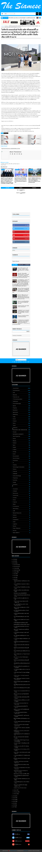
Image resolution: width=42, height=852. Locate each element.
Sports (14, 405)
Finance (3, 169)
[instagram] (27, 362)
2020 (14, 801)
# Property (6, 133)
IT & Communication (17, 399)
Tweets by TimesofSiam (17, 335)
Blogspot (26, 850)
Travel (14, 425)
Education (15, 410)
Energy (14, 451)
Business (15, 394)
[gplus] (16, 362)
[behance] (25, 362)
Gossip (14, 482)
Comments (27, 264)
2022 (14, 797)
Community (15, 495)
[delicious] (28, 362)
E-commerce (16, 506)
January (15, 793)
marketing (15, 414)
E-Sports (15, 502)
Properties (15, 477)
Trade (14, 416)
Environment (16, 456)
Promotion (15, 460)
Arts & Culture (16, 458)
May (15, 577)
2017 (14, 806)
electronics (15, 493)
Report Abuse (16, 261)
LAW (14, 510)
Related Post (4, 166)
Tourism (15, 431)
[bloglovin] (20, 362)
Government (16, 388)
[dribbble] (21, 362)
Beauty (14, 440)
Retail (14, 504)
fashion (14, 442)
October (15, 568)
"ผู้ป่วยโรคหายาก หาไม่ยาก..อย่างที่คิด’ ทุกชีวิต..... (22, 773)
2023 (14, 795)
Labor (14, 521)
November (16, 566)
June (15, 575)
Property (17, 169)
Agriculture (15, 412)
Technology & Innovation (18, 467)
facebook (34, 187)
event (14, 453)
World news (15, 508)
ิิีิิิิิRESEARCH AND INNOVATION (20, 429)
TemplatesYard (13, 850)
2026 (14, 559)
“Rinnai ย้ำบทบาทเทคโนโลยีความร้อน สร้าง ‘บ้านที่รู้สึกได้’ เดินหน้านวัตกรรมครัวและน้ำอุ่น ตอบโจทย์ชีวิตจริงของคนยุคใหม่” (21, 290)
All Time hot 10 (15, 265)
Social (14, 418)
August (15, 571)
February (16, 791)
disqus (20, 187)
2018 (14, 805)
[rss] (23, 362)
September (16, 570)
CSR (14, 392)
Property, (14, 39)
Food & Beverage (17, 403)
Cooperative (15, 519)
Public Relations (16, 528)
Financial (15, 471)
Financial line (16, 396)
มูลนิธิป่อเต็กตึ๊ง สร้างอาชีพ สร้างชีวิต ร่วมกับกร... (22, 624)
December (16, 564)
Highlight (21, 264)
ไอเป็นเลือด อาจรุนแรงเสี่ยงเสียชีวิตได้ (20, 593)
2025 (14, 561)
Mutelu (14, 526)
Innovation (15, 488)
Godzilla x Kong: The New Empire (20, 787)
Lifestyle (15, 491)
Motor (14, 423)
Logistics (15, 523)
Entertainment (16, 390)
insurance (15, 484)
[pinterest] (18, 362)
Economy (15, 480)
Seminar (15, 517)
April (15, 579)
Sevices (14, 530)
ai (13, 462)
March (15, 790)
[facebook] (12, 362)
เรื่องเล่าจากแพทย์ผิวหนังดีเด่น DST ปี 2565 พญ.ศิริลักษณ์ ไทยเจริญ (23, 302)
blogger (7, 187)
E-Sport (14, 449)
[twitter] (14, 362)
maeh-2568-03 (16, 532)
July (15, 573)
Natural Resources (17, 512)
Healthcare (15, 401)
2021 (14, 799)
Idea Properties (16, 436)
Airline (14, 438)
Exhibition (15, 427)
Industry (15, 464)
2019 (14, 803)
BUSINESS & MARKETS (32, 17)
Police (14, 499)
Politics (14, 469)
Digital (14, 447)
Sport (14, 445)
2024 (14, 562)
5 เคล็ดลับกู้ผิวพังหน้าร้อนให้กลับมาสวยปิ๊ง (21, 622)
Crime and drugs (17, 475)
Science (15, 515)
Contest (15, 497)
